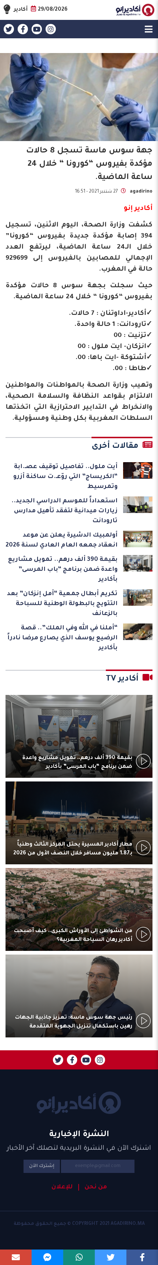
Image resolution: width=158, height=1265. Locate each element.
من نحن (96, 1187)
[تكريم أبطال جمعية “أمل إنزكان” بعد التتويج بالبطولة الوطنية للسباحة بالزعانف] (137, 597)
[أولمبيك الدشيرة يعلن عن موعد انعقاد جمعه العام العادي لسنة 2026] (137, 539)
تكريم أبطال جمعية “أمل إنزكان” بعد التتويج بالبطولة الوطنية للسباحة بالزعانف (62, 604)
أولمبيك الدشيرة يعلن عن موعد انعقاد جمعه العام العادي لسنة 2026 (62, 540)
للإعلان (62, 1187)
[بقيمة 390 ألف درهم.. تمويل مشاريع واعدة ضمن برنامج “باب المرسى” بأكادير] (137, 563)
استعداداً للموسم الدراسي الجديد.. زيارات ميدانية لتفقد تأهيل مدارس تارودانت (64, 511)
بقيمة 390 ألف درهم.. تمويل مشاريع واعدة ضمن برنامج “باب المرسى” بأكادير (63, 569)
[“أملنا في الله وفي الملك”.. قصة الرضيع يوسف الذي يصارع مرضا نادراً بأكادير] (137, 631)
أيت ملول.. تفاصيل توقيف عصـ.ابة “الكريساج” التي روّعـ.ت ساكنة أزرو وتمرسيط (65, 477)
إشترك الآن (41, 1166)
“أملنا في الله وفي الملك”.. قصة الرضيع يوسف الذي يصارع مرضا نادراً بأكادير (62, 638)
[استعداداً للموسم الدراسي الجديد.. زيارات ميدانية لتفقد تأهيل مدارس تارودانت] (137, 504)
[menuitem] (92, 1187)
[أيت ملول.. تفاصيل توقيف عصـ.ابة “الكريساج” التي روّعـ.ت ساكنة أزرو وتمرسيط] (137, 470)
